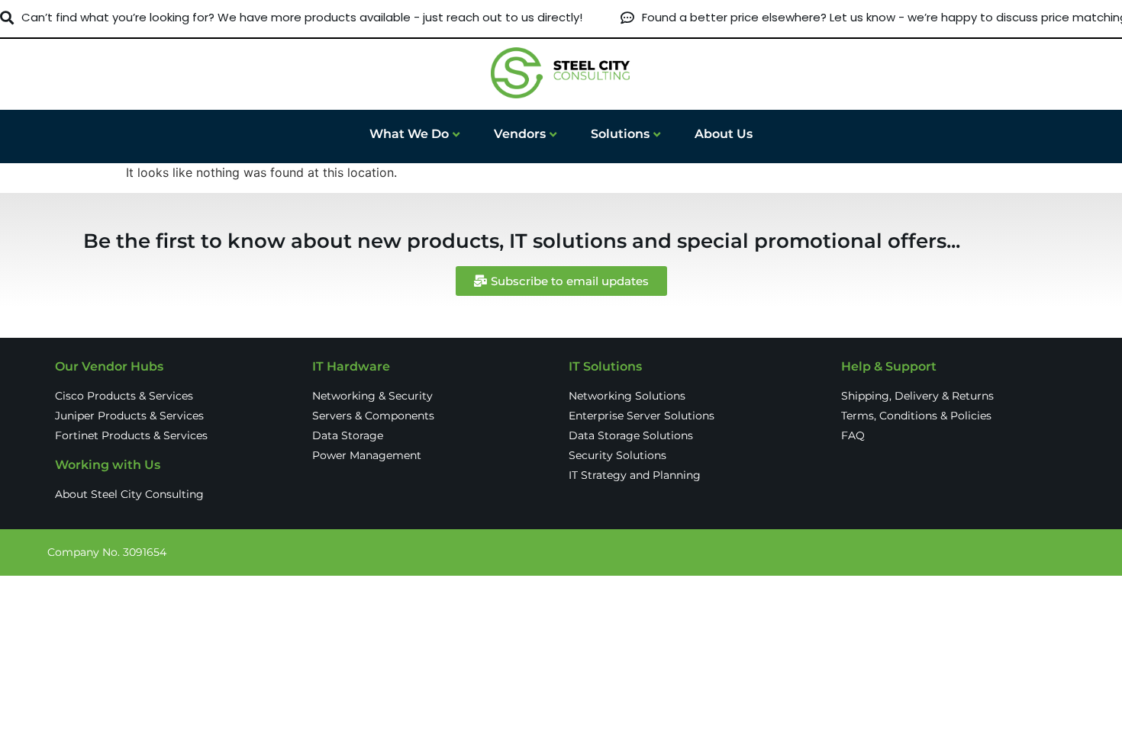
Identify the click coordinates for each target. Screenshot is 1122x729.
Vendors (520, 134)
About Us (724, 134)
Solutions (620, 134)
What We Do (409, 134)
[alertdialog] (561, 18)
